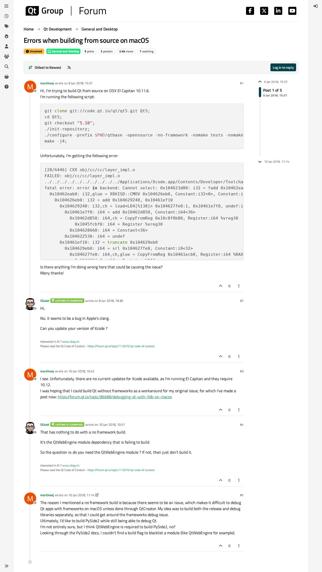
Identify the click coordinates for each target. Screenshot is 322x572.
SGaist (44, 300)
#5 (242, 494)
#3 (242, 371)
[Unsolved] (6, 87)
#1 (242, 83)
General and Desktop (65, 51)
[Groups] (6, 56)
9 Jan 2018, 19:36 (111, 300)
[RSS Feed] (69, 67)
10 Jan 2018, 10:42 (81, 371)
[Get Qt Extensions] (6, 77)
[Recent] (6, 16)
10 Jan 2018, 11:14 (81, 494)
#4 (242, 424)
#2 (242, 300)
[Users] (6, 46)
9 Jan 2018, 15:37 (80, 83)
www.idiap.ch (70, 341)
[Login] (315, 6)
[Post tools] (239, 286)
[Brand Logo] (66, 11)
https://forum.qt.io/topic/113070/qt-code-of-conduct (121, 346)
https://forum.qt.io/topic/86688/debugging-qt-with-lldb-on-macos (115, 397)
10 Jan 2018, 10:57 (112, 424)
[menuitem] (315, 6)
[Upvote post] (220, 286)
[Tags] (6, 26)
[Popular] (6, 36)
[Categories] (6, 6)
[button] (6, 566)
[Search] (6, 66)
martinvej (47, 83)
